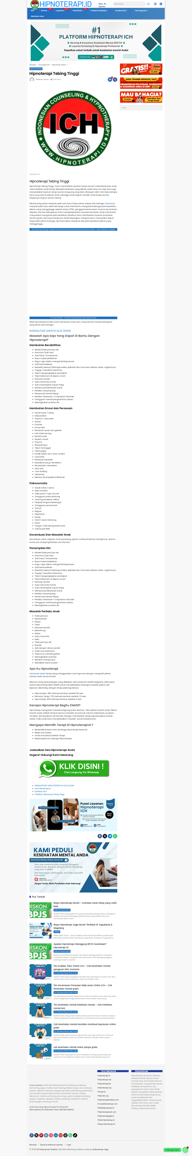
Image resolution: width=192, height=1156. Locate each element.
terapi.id (102, 1092)
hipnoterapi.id (104, 1076)
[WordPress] (46, 1135)
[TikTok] (75, 1135)
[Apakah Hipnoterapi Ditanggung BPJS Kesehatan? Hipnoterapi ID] (40, 951)
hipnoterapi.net (105, 1080)
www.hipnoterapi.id (43, 788)
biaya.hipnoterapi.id (107, 1124)
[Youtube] (61, 1135)
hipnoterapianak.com (107, 1112)
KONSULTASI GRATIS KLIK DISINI (50, 330)
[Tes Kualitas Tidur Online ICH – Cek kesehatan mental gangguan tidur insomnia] (40, 972)
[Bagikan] (115, 79)
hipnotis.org (103, 1096)
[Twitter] (105, 836)
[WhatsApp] (115, 836)
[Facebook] (100, 836)
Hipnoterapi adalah (37, 673)
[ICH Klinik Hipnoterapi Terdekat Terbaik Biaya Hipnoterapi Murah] (61, 4)
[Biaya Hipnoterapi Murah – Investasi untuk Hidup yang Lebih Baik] (40, 910)
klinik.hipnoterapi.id (107, 1120)
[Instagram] (51, 1135)
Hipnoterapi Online (36, 69)
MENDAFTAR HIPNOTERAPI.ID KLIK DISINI (54, 785)
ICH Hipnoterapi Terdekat (46, 1149)
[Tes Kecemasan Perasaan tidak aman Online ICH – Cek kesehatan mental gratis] (40, 991)
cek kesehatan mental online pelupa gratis (75, 1047)
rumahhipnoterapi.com (108, 1104)
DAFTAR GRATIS (66, 1110)
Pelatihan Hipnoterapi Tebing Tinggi (49, 794)
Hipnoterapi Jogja (101, 1149)
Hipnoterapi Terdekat (42, 79)
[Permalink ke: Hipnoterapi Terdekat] (33, 79)
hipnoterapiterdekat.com (109, 1100)
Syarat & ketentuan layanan (51, 1145)
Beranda (33, 1145)
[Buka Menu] (160, 3)
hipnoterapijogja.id (106, 1116)
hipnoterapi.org (105, 1088)
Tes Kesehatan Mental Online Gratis (65, 973)
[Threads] (65, 1135)
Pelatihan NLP (41, 791)
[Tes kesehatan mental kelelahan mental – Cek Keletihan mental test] (40, 1011)
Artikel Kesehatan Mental (62, 910)
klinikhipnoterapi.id (106, 1108)
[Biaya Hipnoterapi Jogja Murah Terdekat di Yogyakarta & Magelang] (40, 931)
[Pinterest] (41, 1135)
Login (68, 1145)
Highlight (57, 931)
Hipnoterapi (110, 203)
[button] (148, 4)
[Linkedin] (56, 1135)
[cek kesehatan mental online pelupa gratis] (40, 1051)
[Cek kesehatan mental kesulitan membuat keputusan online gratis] (40, 1031)
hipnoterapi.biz (105, 1084)
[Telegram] (110, 836)
